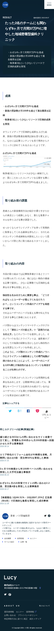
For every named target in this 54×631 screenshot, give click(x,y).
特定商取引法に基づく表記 (15, 619)
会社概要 (7, 538)
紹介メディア (35, 619)
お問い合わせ (10, 615)
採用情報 (20, 538)
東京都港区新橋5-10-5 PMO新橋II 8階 (20, 588)
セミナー (33, 538)
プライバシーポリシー (27, 615)
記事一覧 (23, 542)
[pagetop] (51, 628)
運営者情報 (9, 612)
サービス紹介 (9, 542)
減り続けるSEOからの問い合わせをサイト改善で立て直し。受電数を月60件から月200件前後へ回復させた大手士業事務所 (27, 440)
